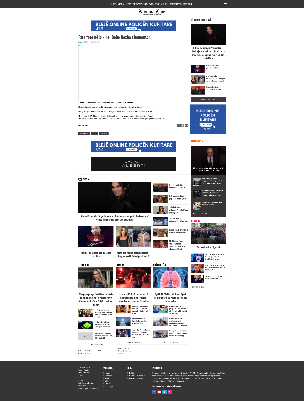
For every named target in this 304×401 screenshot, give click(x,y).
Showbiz (137, 4)
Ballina (132, 373)
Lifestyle (148, 4)
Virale (121, 353)
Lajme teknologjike (90, 350)
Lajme (113, 4)
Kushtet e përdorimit (137, 375)
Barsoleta (123, 348)
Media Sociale (87, 353)
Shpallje (187, 4)
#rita (94, 133)
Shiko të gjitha (96, 345)
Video (121, 4)
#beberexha (84, 133)
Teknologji (161, 4)
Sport (128, 4)
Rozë (80, 42)
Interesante (124, 350)
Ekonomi (108, 375)
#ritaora (104, 133)
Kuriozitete (175, 4)
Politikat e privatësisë (137, 378)
